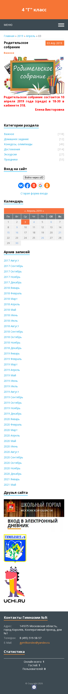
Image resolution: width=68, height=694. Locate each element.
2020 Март (11, 430)
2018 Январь (12, 288)
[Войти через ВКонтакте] (21, 185)
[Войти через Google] (40, 186)
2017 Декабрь (13, 282)
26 (42, 237)
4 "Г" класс (34, 9)
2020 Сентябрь (13, 457)
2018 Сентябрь (13, 331)
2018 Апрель (12, 304)
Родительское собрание (16, 45)
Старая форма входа (34, 193)
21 (60, 232)
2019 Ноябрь (12, 408)
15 (8, 232)
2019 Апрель (12, 370)
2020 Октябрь (13, 463)
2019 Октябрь (13, 402)
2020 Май (10, 441)
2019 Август (11, 391)
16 (16, 232)
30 (16, 243)
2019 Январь (12, 353)
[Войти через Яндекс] (34, 185)
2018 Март (11, 299)
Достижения (12, 149)
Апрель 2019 (34, 210)
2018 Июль (11, 320)
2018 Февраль (13, 293)
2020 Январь (12, 419)
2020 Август (11, 452)
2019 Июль (11, 386)
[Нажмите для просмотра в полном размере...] (34, 93)
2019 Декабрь (13, 413)
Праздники (11, 159)
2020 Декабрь (13, 473)
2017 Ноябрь (12, 277)
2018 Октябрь (13, 337)
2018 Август (11, 326)
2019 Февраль (13, 359)
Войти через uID (34, 177)
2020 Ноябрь (12, 468)
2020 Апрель (12, 435)
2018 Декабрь (13, 348)
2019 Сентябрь (13, 397)
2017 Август (11, 260)
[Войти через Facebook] (27, 185)
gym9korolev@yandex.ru (35, 642)
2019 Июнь (11, 381)
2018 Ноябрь (12, 342)
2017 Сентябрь (13, 266)
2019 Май (10, 375)
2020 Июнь (11, 446)
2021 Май (10, 484)
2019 (20, 36)
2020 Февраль (13, 424)
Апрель (30, 36)
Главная (9, 36)
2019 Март (11, 364)
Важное (9, 52)
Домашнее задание (16, 139)
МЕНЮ (8, 25)
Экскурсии (10, 154)
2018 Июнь (11, 315)
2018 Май (10, 309)
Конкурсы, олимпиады (18, 144)
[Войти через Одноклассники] (47, 185)
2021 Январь (12, 479)
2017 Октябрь (13, 271)
